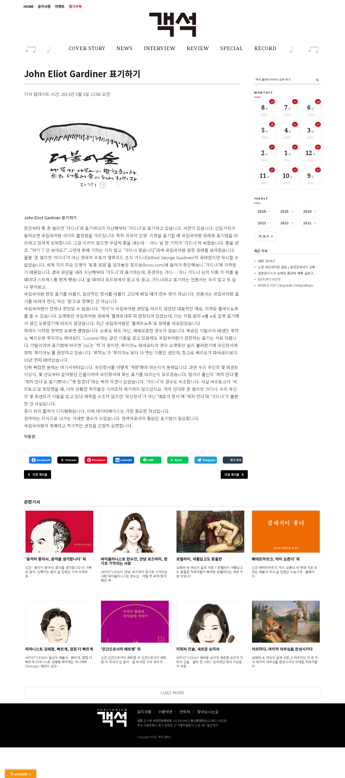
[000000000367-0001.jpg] (87, 157)
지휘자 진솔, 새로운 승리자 (197, 649)
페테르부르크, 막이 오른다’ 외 (276, 559)
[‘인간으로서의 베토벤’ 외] (135, 621)
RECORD (265, 48)
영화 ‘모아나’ (267, 260)
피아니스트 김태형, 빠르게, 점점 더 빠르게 (59, 649)
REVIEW (198, 48)
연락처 (185, 711)
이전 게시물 (40, 474)
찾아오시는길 (207, 711)
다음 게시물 (232, 474)
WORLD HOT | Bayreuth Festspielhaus (285, 285)
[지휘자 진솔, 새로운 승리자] (210, 621)
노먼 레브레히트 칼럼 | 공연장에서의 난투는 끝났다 (293, 267)
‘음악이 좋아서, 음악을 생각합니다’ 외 (55, 559)
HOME (28, 6)
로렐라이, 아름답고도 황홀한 (199, 559)
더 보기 (266, 236)
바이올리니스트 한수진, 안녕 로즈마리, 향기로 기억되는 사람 (134, 561)
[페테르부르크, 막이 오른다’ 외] (286, 531)
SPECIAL (231, 48)
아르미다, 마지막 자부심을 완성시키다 (282, 649)
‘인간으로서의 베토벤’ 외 (121, 649)
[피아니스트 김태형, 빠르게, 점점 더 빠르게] (59, 621)
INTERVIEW (160, 48)
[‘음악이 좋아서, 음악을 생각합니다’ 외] (59, 531)
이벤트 (60, 6)
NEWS (124, 48)
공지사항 (44, 6)
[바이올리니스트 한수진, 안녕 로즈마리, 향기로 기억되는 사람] (135, 531)
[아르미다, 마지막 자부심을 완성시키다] (286, 621)
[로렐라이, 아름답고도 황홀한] (210, 531)
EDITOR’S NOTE (269, 279)
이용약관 (165, 711)
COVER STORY (87, 48)
